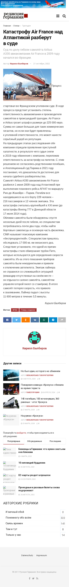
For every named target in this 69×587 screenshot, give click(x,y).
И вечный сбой (15, 511)
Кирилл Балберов (19, 63)
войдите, (21, 433)
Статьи (16, 26)
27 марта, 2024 (28, 410)
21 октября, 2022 (41, 63)
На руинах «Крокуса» (32, 415)
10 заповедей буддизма (31, 462)
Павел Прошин (32, 392)
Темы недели (28, 310)
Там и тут (11, 529)
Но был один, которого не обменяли (40, 371)
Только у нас (13, 534)
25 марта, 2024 (28, 423)
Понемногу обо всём (18, 517)
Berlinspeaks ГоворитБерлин (39, 375)
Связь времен (14, 523)
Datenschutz (27, 555)
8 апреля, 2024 (49, 392)
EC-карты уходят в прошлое (34, 475)
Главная (7, 26)
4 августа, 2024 (29, 379)
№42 (15, 310)
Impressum (41, 555)
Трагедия (26, 26)
